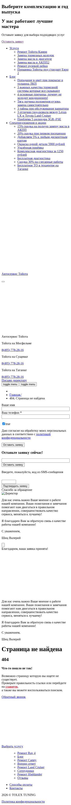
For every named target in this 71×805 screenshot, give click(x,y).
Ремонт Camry (26, 760)
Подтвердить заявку (15, 486)
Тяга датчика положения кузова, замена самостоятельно (39, 103)
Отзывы (22, 778)
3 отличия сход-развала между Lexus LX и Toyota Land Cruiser (41, 113)
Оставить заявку (13, 41)
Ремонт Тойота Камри (32, 51)
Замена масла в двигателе (34, 59)
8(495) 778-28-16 (13, 350)
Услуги (14, 48)
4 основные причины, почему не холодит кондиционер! (39, 96)
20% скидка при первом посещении (41, 133)
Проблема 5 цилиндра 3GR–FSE (39, 119)
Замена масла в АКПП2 (33, 62)
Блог (12, 76)
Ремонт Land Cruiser (30, 767)
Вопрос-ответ (26, 763)
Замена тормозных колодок (35, 55)
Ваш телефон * (12, 412)
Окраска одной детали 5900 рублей (41, 144)
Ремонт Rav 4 (26, 753)
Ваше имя (8, 405)
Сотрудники (25, 770)
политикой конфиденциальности (26, 435)
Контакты (16, 788)
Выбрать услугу (12, 746)
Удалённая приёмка (30, 147)
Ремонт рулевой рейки (32, 66)
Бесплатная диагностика (33, 158)
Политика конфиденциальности (23, 801)
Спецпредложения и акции (27, 122)
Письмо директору (14, 380)
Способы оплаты (20, 784)
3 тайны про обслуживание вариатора (43, 108)
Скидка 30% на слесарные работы (40, 161)
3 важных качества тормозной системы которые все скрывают (38, 89)
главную (12, 686)
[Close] (3, 545)
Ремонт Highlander (29, 774)
